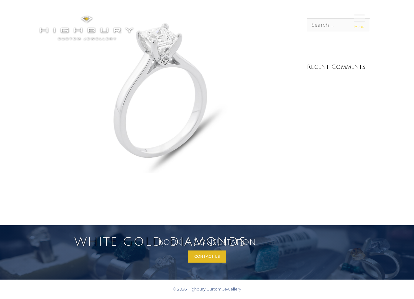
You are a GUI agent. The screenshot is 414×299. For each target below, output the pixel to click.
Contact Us (207, 256)
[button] (359, 19)
